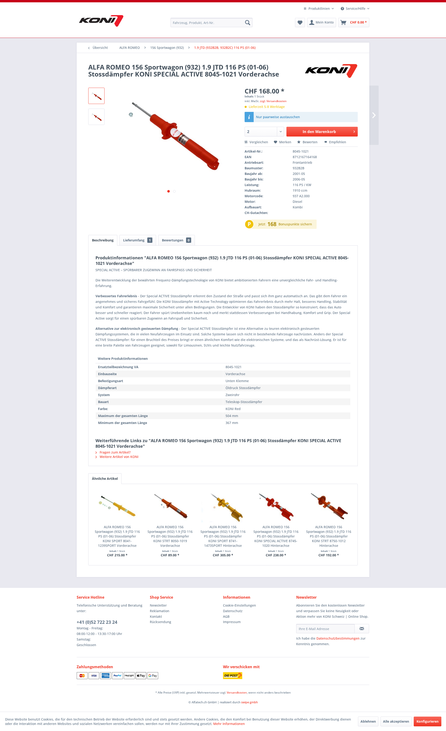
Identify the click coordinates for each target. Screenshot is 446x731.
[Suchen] (248, 22)
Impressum (232, 622)
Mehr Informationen (229, 723)
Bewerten (310, 142)
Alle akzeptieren (396, 721)
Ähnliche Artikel (105, 478)
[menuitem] (212, 22)
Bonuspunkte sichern (295, 224)
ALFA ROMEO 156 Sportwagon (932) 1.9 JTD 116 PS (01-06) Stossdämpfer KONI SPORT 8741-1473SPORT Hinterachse (223, 536)
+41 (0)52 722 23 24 (97, 622)
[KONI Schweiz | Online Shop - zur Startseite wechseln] (101, 21)
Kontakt (156, 616)
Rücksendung (160, 622)
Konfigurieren (427, 721)
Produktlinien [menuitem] (319, 8)
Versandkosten (237, 692)
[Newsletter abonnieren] (361, 628)
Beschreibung (103, 240)
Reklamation (159, 611)
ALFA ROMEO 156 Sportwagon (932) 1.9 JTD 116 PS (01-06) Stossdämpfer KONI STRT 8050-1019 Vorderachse (170, 536)
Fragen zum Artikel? (115, 452)
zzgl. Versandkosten (273, 101)
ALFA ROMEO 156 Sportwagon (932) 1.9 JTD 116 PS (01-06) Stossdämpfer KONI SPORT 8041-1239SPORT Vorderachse (117, 536)
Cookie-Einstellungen (239, 605)
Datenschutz (233, 611)
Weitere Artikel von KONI (118, 456)
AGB (226, 616)
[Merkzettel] (300, 22)
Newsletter (158, 605)
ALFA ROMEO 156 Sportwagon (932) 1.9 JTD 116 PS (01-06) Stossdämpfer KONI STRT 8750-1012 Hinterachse (328, 536)
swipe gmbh (249, 702)
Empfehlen (337, 142)
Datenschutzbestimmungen (338, 638)
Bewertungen (176, 240)
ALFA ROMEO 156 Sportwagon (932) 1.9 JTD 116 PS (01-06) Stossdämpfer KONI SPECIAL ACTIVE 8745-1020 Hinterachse (275, 536)
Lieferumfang (137, 240)
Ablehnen (368, 721)
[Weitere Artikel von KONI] (331, 71)
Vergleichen (258, 142)
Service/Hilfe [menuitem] (355, 8)
